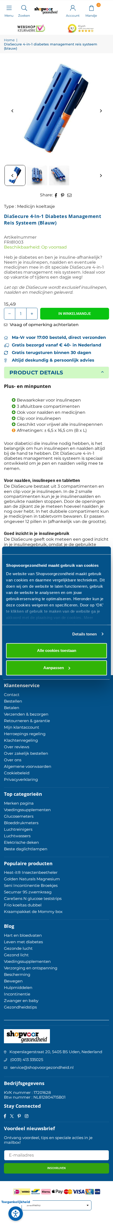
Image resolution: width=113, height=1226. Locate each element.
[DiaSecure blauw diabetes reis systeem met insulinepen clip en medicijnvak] (37, 175)
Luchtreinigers (18, 829)
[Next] (100, 110)
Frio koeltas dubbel (23, 905)
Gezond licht (16, 954)
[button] (91, 7)
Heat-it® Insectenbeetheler (31, 872)
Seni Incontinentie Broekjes (31, 885)
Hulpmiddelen (18, 987)
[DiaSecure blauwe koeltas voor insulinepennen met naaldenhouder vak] (59, 175)
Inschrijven (56, 1168)
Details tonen (84, 634)
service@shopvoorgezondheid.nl (42, 1067)
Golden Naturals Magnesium (32, 878)
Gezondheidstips (20, 1007)
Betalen (11, 707)
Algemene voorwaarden (27, 766)
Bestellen (13, 701)
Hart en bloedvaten (23, 935)
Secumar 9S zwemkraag (28, 891)
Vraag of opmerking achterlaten (44, 324)
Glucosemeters (18, 816)
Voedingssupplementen (27, 809)
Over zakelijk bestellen (26, 753)
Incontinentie (17, 994)
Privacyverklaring (21, 779)
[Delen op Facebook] (56, 194)
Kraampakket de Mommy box (33, 911)
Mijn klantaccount (21, 727)
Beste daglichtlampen (25, 848)
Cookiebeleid (16, 772)
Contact (11, 694)
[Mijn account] (73, 7)
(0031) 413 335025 (26, 1059)
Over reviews (16, 746)
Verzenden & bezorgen (26, 714)
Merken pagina (19, 803)
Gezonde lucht (18, 948)
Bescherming (17, 974)
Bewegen (13, 981)
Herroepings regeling (24, 733)
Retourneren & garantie (27, 720)
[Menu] (9, 7)
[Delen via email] (69, 194)
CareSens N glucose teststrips (32, 898)
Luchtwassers (17, 835)
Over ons (12, 759)
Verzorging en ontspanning (30, 967)
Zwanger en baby (21, 1000)
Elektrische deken (21, 842)
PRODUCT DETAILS (36, 372)
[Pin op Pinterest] (63, 194)
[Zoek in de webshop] (24, 7)
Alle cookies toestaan (56, 650)
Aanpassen (53, 667)
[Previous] (12, 110)
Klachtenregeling (21, 740)
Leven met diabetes (23, 941)
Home (9, 40)
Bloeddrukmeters (21, 822)
